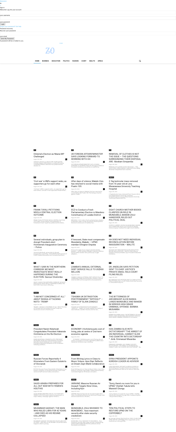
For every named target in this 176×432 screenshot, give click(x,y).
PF (34, 150)
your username (5, 15)
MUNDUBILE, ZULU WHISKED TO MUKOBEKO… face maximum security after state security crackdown (86, 412)
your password (5, 22)
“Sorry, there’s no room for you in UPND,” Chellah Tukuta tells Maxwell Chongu (124, 386)
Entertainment (75, 355)
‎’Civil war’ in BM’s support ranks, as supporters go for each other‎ (50, 182)
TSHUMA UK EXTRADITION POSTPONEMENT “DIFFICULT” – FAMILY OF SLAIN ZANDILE (87, 299)
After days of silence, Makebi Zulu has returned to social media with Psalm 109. (87, 184)
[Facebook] (130, 43)
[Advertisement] (61, 78)
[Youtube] (141, 43)
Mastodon (3, 1)
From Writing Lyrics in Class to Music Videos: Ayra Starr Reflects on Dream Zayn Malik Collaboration (87, 361)
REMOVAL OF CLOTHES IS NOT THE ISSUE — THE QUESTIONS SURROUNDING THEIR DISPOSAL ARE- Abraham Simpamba (125, 158)
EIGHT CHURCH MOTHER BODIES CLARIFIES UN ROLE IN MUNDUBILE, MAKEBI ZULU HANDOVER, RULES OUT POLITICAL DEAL (125, 215)
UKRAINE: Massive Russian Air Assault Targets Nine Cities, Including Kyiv (85, 386)
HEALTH (111, 177)
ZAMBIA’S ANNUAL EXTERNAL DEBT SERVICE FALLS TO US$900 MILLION (87, 269)
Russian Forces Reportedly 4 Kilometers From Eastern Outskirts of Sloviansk (50, 361)
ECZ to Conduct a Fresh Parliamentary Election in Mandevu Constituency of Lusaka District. (87, 212)
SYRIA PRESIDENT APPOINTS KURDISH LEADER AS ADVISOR (124, 360)
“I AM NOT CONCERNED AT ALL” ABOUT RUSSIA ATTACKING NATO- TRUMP (49, 299)
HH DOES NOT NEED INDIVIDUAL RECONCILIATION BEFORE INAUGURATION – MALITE (125, 242)
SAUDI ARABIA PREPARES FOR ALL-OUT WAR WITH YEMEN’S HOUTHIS (48, 386)
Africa (73, 292)
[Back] (0, 5)
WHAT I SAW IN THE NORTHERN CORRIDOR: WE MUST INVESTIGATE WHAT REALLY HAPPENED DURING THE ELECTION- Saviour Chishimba (49, 272)
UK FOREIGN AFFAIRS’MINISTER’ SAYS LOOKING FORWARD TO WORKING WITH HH (87, 156)
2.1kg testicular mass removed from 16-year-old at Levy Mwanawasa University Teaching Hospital (124, 185)
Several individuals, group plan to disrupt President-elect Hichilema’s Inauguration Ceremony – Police (50, 243)
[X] (135, 43)
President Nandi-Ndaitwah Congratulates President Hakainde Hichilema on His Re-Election (50, 331)
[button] (140, 60)
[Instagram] (133, 43)
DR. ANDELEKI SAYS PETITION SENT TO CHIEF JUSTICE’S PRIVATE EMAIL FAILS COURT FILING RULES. (124, 271)
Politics (36, 292)
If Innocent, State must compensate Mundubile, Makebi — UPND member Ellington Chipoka (88, 242)
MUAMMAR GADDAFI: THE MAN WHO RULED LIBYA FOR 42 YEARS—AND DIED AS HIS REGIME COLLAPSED (50, 412)
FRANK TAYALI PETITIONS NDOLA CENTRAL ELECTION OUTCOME (47, 212)
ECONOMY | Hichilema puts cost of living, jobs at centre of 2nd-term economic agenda (87, 331)
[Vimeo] (138, 43)
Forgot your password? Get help (10, 26)
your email (3, 36)
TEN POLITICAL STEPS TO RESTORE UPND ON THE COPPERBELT (122, 410)
